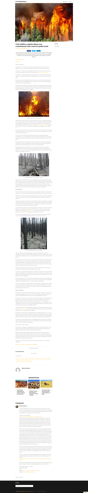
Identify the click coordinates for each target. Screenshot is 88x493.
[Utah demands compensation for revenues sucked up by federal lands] (21, 383)
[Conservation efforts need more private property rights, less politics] (46, 383)
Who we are (65, 1)
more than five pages (23, 308)
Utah (26, 361)
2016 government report (42, 124)
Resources (26, 358)
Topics (70, 1)
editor (17, 48)
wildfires (30, 361)
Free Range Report (21, 1)
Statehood (48, 358)
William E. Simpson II (23, 405)
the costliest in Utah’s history (43, 72)
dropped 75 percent (30, 210)
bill (20, 211)
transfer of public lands (20, 361)
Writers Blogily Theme (42, 491)
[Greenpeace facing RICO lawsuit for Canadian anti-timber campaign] (34, 383)
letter (48, 312)
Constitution (37, 358)
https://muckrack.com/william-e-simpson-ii (31, 470)
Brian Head (31, 358)
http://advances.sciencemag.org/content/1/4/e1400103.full (31, 416)
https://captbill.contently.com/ (29, 471)
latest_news (18, 358)
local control (43, 358)
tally (21, 297)
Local (22, 358)
